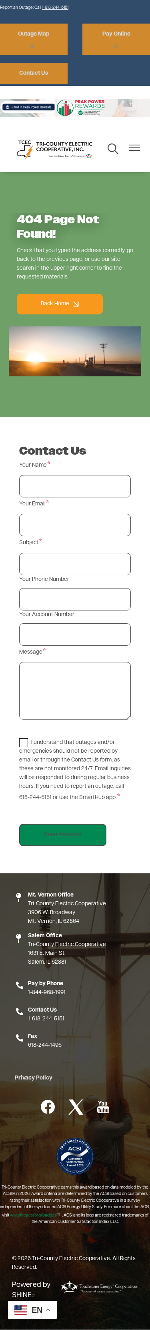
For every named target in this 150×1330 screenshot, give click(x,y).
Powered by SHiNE (31, 1290)
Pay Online (116, 34)
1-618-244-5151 (55, 8)
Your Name (33, 465)
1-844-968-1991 (47, 993)
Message (30, 652)
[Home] (53, 149)
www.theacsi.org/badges (33, 1215)
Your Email (32, 504)
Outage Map (33, 34)
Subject (28, 543)
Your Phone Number (44, 579)
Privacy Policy (33, 1078)
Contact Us (33, 73)
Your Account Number (46, 615)
